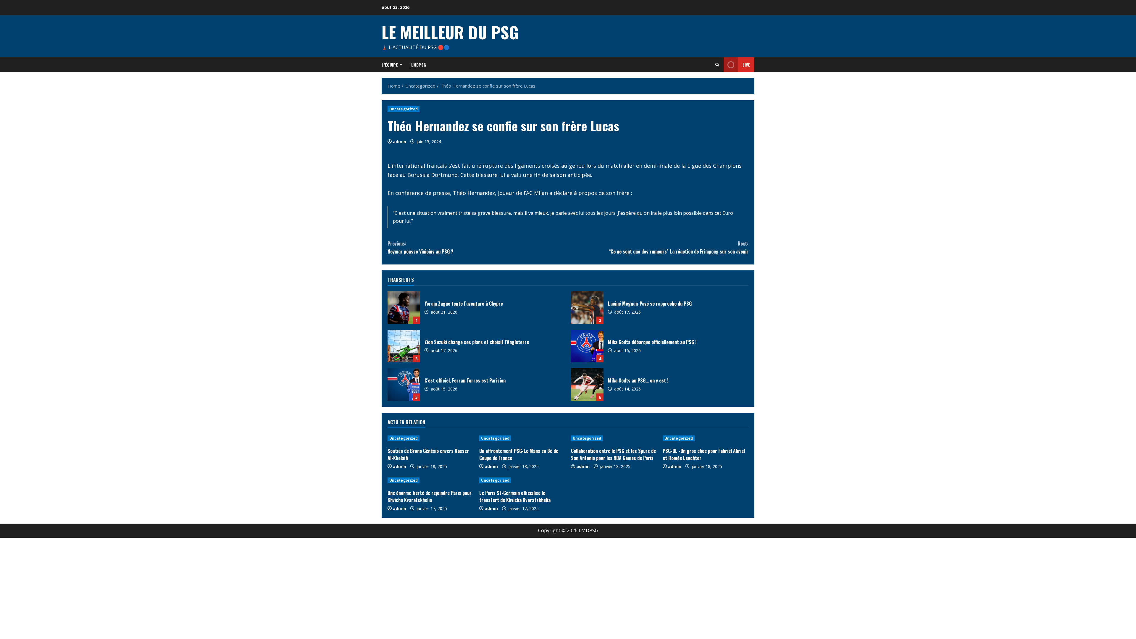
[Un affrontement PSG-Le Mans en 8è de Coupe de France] (522, 438)
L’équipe (390, 65)
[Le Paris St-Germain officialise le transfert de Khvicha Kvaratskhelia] (522, 480)
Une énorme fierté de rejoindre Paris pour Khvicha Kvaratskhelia (430, 496)
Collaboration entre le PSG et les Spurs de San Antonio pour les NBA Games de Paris (613, 454)
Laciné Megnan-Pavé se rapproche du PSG (587, 307)
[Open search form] (717, 64)
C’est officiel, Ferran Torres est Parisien (404, 384)
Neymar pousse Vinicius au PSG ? (420, 247)
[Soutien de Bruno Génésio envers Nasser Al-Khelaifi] (430, 438)
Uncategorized (403, 109)
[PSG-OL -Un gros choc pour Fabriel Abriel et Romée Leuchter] (705, 438)
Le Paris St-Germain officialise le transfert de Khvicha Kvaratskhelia (515, 496)
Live (746, 65)
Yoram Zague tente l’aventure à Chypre (404, 307)
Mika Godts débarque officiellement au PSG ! (587, 346)
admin (399, 141)
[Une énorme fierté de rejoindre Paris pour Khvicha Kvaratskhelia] (430, 480)
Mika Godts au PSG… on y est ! (587, 384)
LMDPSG (418, 65)
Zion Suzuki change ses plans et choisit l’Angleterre (404, 346)
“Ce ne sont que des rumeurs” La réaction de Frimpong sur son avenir (678, 247)
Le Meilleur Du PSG (450, 32)
